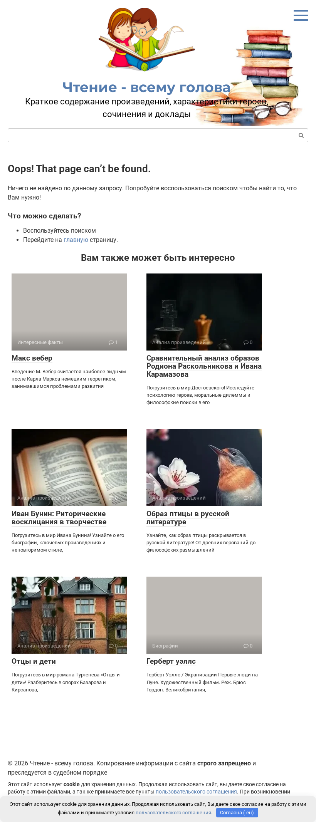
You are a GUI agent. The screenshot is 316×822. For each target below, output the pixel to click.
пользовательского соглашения (196, 791)
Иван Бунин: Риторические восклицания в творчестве (59, 517)
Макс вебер (32, 358)
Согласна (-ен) (237, 812)
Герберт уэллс (171, 661)
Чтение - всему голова (147, 87)
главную (76, 239)
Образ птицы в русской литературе (187, 517)
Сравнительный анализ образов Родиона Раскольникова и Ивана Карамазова (204, 366)
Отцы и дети (34, 661)
